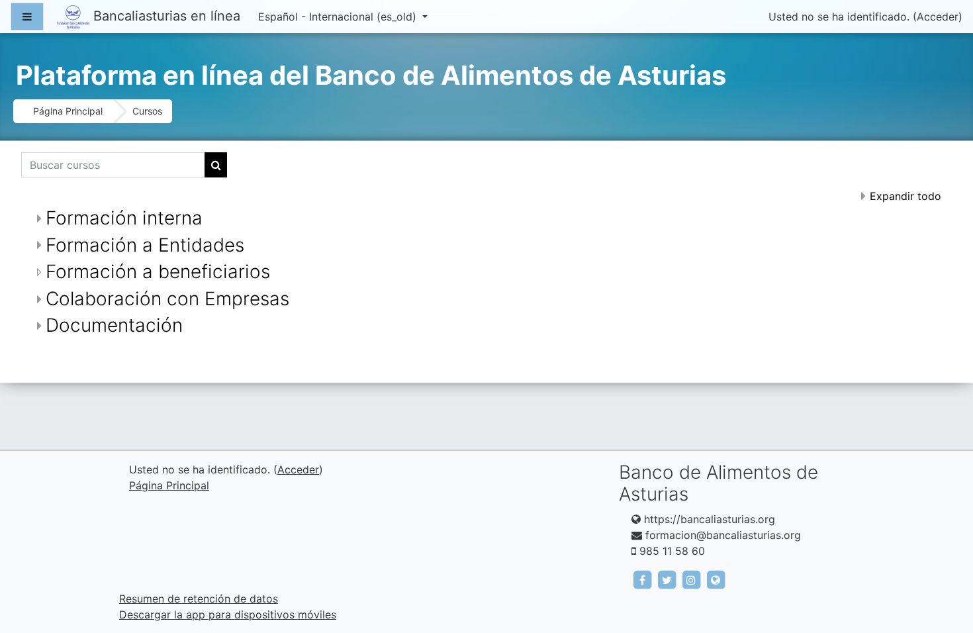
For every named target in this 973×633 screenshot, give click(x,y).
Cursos (147, 111)
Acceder (937, 16)
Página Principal (68, 111)
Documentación (114, 325)
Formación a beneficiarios (158, 271)
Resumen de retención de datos (198, 598)
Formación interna (124, 218)
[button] (943, 567)
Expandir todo (905, 196)
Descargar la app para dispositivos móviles (227, 614)
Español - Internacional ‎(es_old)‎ (339, 16)
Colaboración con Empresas (167, 298)
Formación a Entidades (145, 245)
